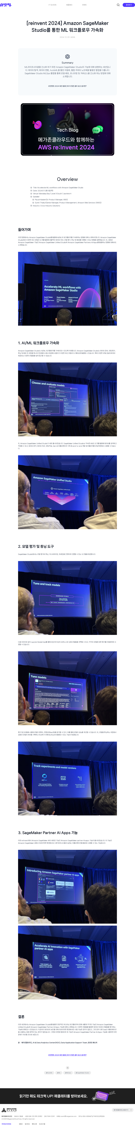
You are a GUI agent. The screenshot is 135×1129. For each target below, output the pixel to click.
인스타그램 (42, 1124)
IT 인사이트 (52, 5)
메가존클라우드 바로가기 (121, 1110)
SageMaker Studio (82, 1073)
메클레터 (69, 5)
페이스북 (34, 1124)
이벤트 (84, 5)
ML (58, 1073)
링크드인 (27, 1124)
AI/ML (73, 37)
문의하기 (129, 5)
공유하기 (67, 1068)
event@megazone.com (68, 1116)
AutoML (49, 1073)
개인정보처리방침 (6, 1124)
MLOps (68, 1073)
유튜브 (21, 1124)
